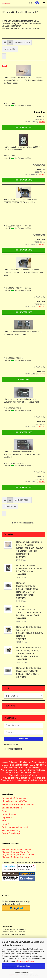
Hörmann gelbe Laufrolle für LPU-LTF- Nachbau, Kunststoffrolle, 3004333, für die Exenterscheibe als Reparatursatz (23, 80)
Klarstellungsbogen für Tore (14, 801)
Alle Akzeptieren (23, 966)
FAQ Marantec (9, 855)
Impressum (7, 817)
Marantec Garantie (25, 855)
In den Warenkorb (23, 127)
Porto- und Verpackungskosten (16, 827)
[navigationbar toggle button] (43, 3)
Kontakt (5, 824)
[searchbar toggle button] (30, 3)
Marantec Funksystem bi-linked (16, 849)
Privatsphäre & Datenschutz (15, 798)
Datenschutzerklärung (25, 961)
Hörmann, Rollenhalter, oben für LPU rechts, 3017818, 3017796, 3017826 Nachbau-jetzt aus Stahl (23, 272)
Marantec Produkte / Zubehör (15, 852)
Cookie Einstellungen (11, 833)
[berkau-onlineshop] (5, 3)
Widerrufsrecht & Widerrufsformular (18, 804)
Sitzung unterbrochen (12, 808)
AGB (4, 820)
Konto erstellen (11, 744)
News (4, 811)
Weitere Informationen (23, 973)
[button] (4, 42)
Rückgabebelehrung (11, 830)
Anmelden (23, 739)
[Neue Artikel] (42, 705)
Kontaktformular (9, 814)
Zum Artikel (23, 379)
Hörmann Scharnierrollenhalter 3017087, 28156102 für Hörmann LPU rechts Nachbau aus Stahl (22, 454)
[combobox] (22, 42)
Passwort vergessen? (14, 749)
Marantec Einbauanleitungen (15, 857)
